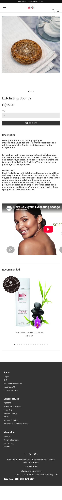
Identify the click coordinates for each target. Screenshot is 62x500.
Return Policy (9, 443)
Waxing (6, 417)
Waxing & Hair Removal (12, 407)
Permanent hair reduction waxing (16, 424)
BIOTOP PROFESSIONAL (13, 384)
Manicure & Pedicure (11, 420)
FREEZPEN (8, 403)
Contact (7, 447)
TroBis (55, 475)
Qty (3, 111)
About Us (7, 437)
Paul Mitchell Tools (11, 390)
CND (5, 380)
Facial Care (8, 410)
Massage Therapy (10, 413)
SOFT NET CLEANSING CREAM (30, 332)
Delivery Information (11, 440)
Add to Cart (31, 123)
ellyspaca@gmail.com (31, 471)
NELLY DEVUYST (10, 387)
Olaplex (6, 377)
